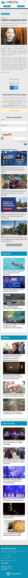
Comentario (3, 125)
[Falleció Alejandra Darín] (14, 36)
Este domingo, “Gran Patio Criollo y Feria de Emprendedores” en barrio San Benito (14, 461)
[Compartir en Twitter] (16, 88)
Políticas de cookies (6, 566)
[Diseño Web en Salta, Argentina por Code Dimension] (14, 573)
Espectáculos (8, 423)
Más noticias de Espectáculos (14, 245)
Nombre (3, 119)
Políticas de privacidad (6, 568)
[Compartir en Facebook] (12, 88)
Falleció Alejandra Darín (14, 20)
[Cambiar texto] (2, 138)
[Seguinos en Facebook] (2, 563)
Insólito (5, 337)
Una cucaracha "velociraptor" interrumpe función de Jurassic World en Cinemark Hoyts (13, 376)
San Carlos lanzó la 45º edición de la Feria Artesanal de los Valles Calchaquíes (13, 442)
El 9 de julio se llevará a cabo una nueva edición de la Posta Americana (13, 272)
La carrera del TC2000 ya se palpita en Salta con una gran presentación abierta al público (14, 326)
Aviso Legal (4, 569)
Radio (7, 6)
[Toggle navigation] (24, 2)
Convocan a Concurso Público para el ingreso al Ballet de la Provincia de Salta (12, 481)
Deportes (6, 253)
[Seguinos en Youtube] (5, 563)
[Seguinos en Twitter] (3, 563)
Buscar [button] (21, 6)
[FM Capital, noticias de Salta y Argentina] (10, 2)
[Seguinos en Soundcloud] (7, 563)
